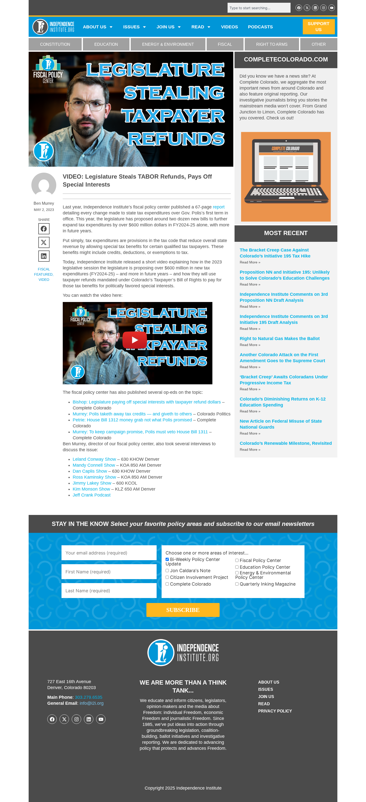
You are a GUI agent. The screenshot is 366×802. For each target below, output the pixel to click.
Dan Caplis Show (90, 471)
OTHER (319, 44)
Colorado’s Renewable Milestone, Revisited (286, 443)
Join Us (266, 697)
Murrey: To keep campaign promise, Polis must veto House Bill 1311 (140, 431)
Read (264, 704)
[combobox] (259, 8)
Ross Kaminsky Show (94, 477)
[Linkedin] (315, 7)
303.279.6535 (88, 697)
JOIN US (166, 26)
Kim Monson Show (91, 489)
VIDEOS (229, 26)
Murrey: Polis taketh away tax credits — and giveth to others (132, 413)
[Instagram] (323, 7)
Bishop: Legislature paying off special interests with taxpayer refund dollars (147, 402)
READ (197, 26)
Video (44, 280)
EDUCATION (106, 44)
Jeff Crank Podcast (92, 495)
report (219, 206)
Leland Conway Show (94, 459)
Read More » (250, 262)
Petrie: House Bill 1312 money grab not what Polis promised (132, 419)
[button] (44, 228)
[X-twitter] (307, 7)
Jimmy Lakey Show (92, 483)
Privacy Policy (275, 711)
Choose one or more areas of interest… (207, 553)
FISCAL (225, 44)
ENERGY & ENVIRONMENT (168, 44)
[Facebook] (299, 7)
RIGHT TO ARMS (272, 44)
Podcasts (260, 26)
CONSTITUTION (55, 44)
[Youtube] (331, 7)
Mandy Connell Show (94, 465)
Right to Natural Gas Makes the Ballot (280, 338)
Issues (131, 26)
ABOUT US (94, 26)
